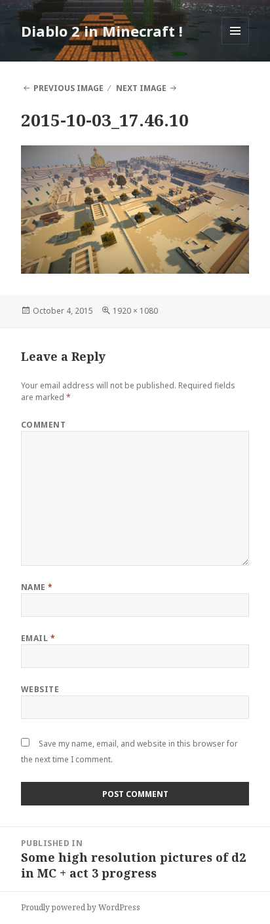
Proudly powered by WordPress (80, 907)
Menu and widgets (235, 44)
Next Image (141, 88)
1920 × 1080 (135, 310)
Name (37, 587)
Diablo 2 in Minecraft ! (102, 31)
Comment (43, 424)
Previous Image (68, 88)
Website (40, 689)
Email (38, 638)
